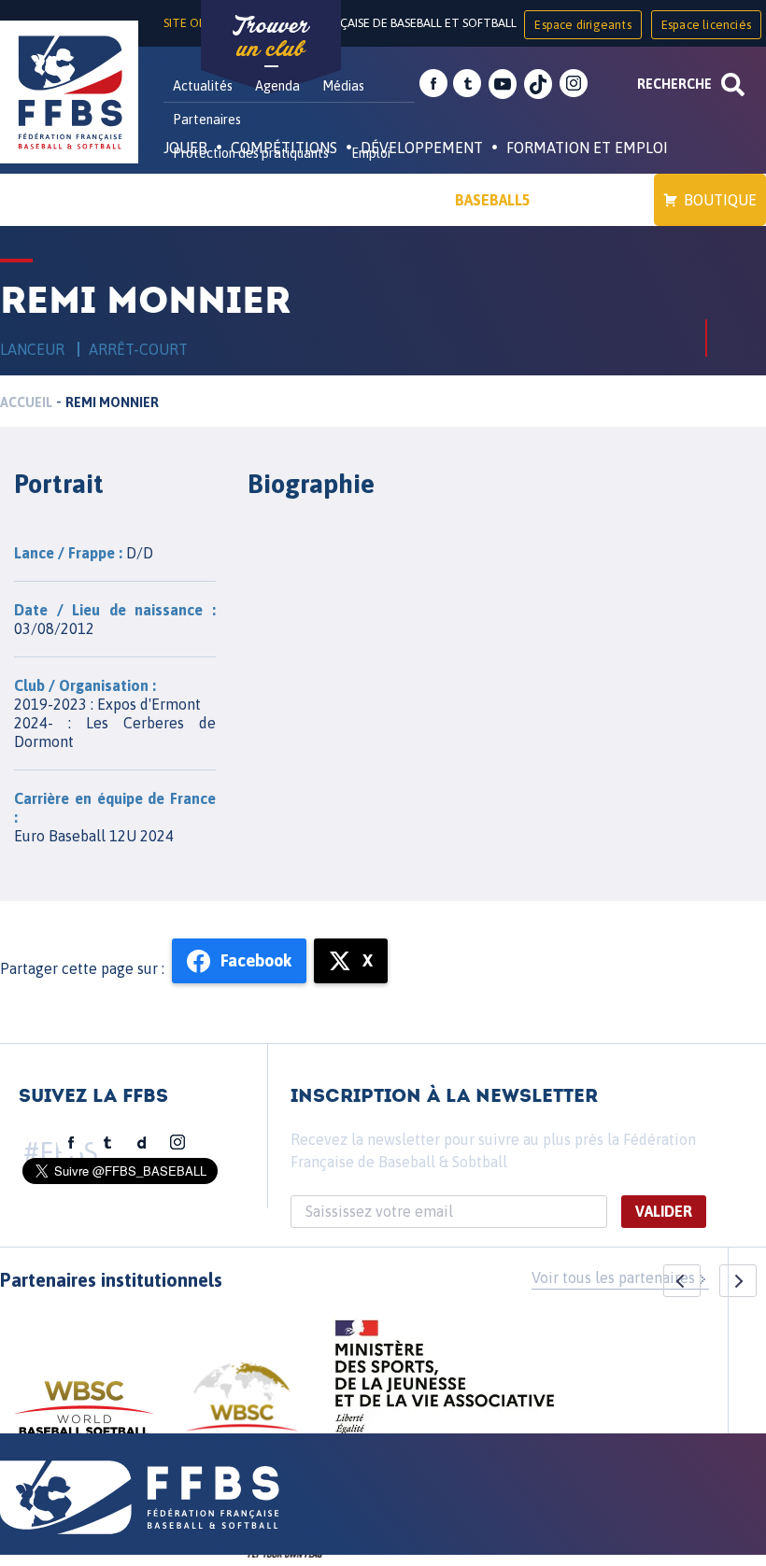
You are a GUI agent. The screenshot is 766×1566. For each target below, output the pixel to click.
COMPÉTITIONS (284, 147)
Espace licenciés (706, 25)
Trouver (271, 37)
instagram (574, 84)
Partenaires (207, 119)
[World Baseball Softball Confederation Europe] (242, 1407)
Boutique (720, 199)
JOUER (185, 147)
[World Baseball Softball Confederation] (84, 1417)
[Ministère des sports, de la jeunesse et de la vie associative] (445, 1383)
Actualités (203, 85)
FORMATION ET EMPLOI (587, 147)
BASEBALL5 (493, 199)
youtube (503, 84)
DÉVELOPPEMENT (422, 147)
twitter (467, 84)
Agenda (277, 85)
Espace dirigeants (582, 25)
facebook (433, 84)
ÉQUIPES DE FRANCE (251, 199)
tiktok (538, 84)
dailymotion (142, 1143)
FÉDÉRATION (388, 199)
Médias (343, 85)
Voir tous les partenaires (613, 1277)
